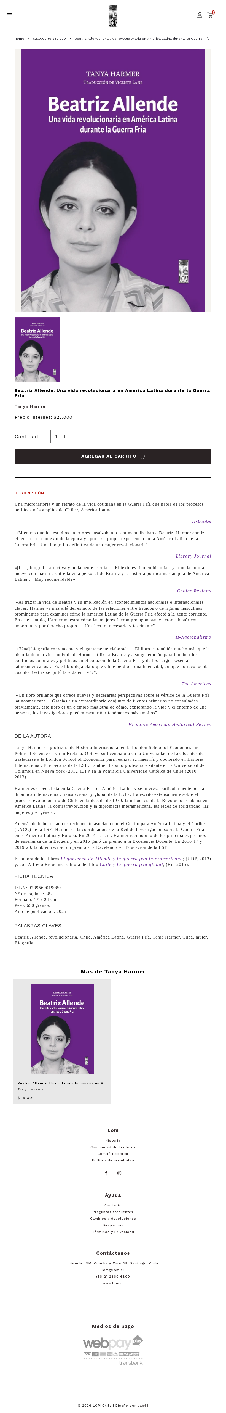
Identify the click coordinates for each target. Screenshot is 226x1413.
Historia (113, 1140)
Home (19, 39)
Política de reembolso (113, 1160)
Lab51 (143, 1405)
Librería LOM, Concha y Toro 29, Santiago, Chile (113, 1263)
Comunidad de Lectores (113, 1147)
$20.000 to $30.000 (49, 39)
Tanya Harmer (31, 406)
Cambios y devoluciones (113, 1219)
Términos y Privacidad (113, 1232)
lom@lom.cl (113, 1270)
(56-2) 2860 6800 (113, 1277)
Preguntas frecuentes (113, 1212)
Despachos (113, 1225)
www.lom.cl (113, 1283)
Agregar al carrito (109, 456)
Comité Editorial (113, 1154)
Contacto (113, 1205)
